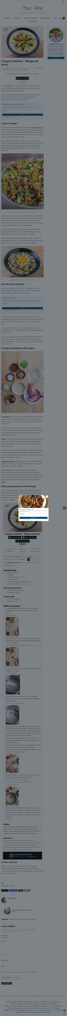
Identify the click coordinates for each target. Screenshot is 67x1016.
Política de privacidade (28, 519)
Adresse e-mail (21, 513)
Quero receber (33, 517)
